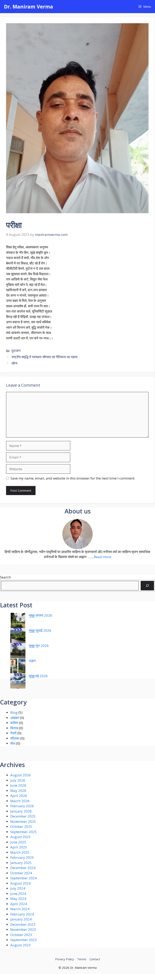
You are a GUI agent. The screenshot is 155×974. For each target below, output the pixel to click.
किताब (14, 728)
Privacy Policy (64, 959)
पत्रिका (15, 738)
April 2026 (18, 795)
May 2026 (18, 790)
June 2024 (18, 893)
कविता (14, 722)
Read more (102, 556)
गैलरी (13, 733)
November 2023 (23, 929)
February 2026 (22, 806)
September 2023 (23, 939)
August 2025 (20, 836)
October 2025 (21, 826)
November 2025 (23, 821)
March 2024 (19, 909)
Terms (81, 959)
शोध (12, 743)
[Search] (147, 586)
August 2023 (20, 945)
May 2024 (18, 898)
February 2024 (22, 914)
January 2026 (21, 811)
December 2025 (23, 816)
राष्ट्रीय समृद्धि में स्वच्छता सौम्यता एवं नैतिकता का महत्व (44, 357)
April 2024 (18, 904)
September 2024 (23, 878)
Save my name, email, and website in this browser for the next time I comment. (72, 478)
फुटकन (16, 350)
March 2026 (19, 801)
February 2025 (22, 857)
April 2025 (18, 847)
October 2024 (21, 873)
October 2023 (21, 934)
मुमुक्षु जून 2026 (39, 645)
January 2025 (21, 862)
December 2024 (23, 867)
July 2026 (17, 780)
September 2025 (23, 831)
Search (5, 577)
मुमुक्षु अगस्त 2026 (40, 615)
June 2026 (18, 785)
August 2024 (20, 883)
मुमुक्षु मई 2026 (38, 676)
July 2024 (17, 888)
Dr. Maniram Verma (28, 6)
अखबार (14, 717)
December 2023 (23, 924)
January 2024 (21, 919)
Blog (14, 712)
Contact (94, 959)
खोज (14, 363)
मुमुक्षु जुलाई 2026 (40, 630)
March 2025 (19, 852)
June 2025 (18, 842)
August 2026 (20, 775)
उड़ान (32, 660)
